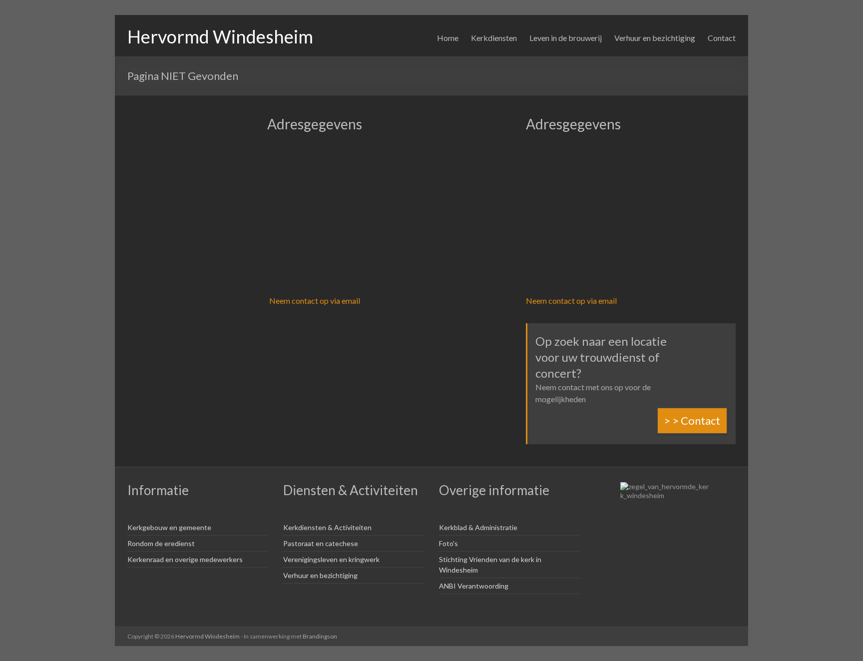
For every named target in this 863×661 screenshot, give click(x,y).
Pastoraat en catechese (320, 543)
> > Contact (692, 420)
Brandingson (320, 636)
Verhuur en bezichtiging (654, 37)
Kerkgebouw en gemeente (169, 527)
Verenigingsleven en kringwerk (331, 559)
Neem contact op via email (314, 300)
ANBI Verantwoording (473, 586)
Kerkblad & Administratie (478, 527)
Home (447, 37)
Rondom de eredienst (161, 543)
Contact (722, 37)
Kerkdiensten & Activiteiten (327, 527)
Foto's (448, 543)
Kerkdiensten (494, 37)
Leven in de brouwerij (565, 37)
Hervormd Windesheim (220, 36)
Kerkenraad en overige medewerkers (185, 559)
